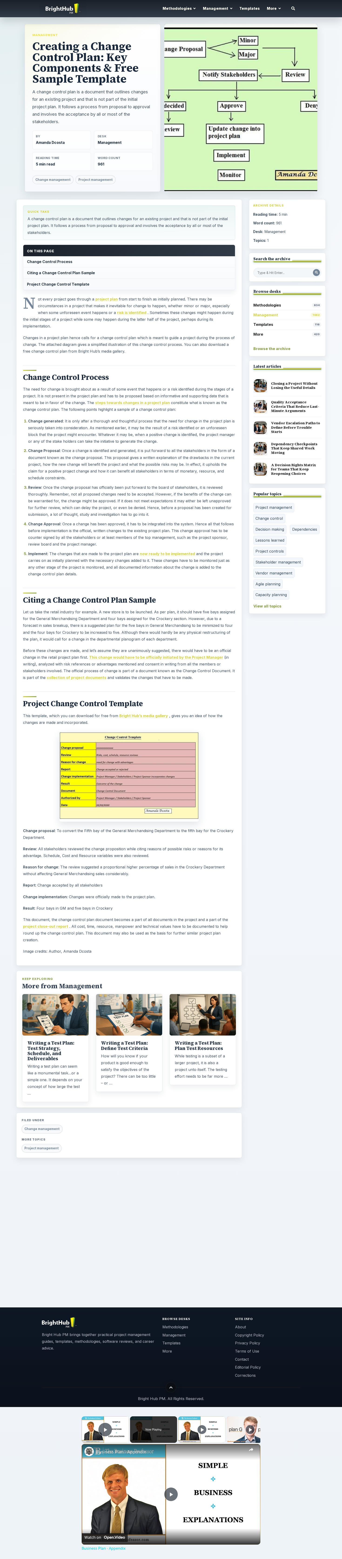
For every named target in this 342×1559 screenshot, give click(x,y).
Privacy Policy (247, 1343)
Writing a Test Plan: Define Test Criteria (124, 1045)
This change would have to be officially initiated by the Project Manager (156, 657)
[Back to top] (171, 1387)
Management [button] (216, 8)
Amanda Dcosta (50, 142)
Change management (52, 180)
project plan (106, 299)
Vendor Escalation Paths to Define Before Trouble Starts (295, 427)
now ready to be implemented (167, 553)
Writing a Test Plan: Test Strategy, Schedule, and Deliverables (50, 1051)
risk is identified (131, 312)
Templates (249, 8)
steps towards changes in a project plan (132, 402)
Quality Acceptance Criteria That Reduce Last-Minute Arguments (295, 406)
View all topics (267, 606)
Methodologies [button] (177, 8)
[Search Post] (316, 272)
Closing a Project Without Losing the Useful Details (294, 385)
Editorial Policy (248, 1367)
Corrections (245, 1375)
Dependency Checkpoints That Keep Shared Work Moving (294, 448)
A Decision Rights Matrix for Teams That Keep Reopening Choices (293, 469)
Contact (242, 1359)
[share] (251, 1450)
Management (45, 35)
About (240, 1327)
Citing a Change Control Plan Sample (61, 272)
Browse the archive (271, 348)
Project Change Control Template (58, 284)
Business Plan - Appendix (121, 1451)
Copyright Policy (249, 1335)
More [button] (272, 8)
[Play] (202, 1429)
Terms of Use (247, 1351)
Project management (95, 180)
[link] (89, 1451)
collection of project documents (76, 677)
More (286, 334)
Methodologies (286, 305)
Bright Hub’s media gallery (143, 715)
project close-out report (45, 926)
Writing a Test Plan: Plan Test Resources (199, 1045)
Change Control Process (49, 261)
